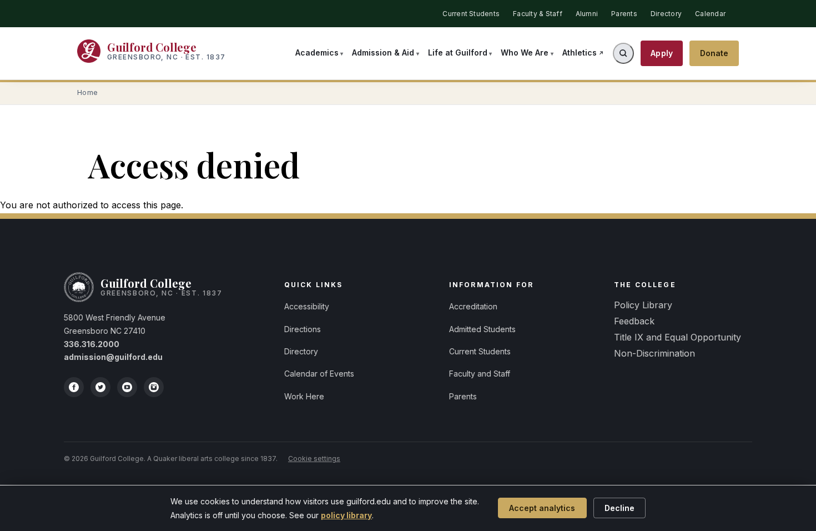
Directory (666, 13)
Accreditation (473, 306)
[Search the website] (623, 53)
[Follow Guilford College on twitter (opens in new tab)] (100, 387)
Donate (714, 53)
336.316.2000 (91, 344)
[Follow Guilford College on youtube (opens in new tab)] (127, 387)
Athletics (579, 52)
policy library (346, 515)
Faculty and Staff (479, 373)
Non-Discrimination (654, 353)
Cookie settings (314, 458)
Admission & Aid (383, 52)
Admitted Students (482, 329)
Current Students (471, 13)
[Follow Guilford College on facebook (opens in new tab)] (74, 387)
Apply (662, 53)
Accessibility (306, 306)
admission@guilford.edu (113, 357)
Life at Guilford (457, 52)
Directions (302, 329)
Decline (619, 508)
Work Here (304, 396)
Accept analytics (542, 508)
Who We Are (524, 52)
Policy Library (643, 304)
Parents (624, 13)
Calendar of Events (319, 373)
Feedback (634, 321)
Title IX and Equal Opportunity (677, 337)
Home (87, 92)
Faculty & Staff (537, 13)
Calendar (710, 13)
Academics (317, 52)
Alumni (587, 13)
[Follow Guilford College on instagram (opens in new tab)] (154, 387)
